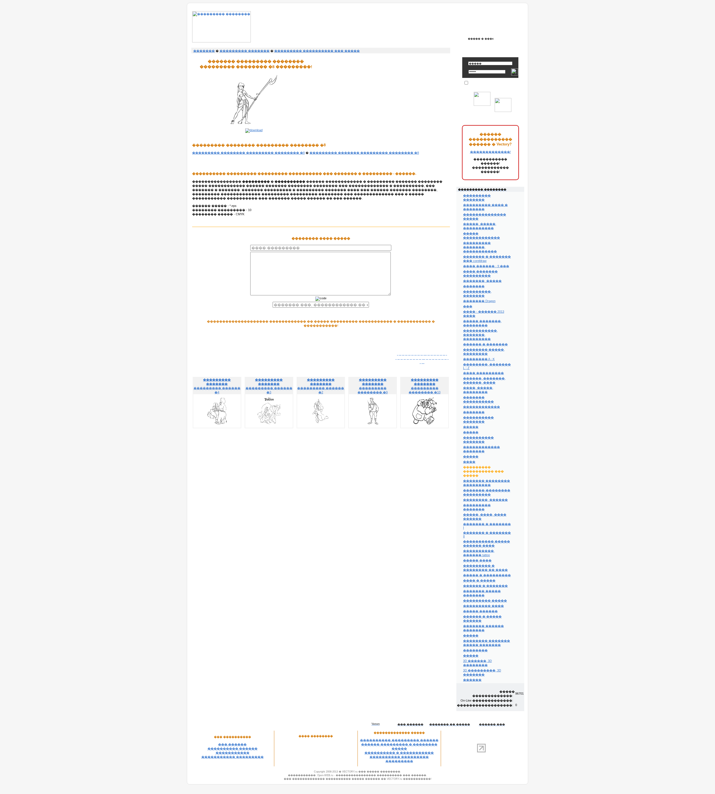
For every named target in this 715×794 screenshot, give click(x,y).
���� (469, 461)
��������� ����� (485, 600)
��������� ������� (245, 50)
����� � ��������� (487, 575)
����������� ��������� (232, 757)
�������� (475, 650)
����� (470, 427)
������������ (481, 406)
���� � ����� (479, 580)
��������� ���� (483, 606)
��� (467, 306)
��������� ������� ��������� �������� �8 (364, 152)
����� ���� (477, 560)
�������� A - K (479, 359)
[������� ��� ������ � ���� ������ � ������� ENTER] (480, 38)
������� (204, 50)
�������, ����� (482, 281)
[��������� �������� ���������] (221, 41)
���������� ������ (233, 748)
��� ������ (232, 744)
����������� (232, 752)
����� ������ (480, 611)
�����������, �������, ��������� (480, 335)
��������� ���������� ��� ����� (317, 50)
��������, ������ (485, 499)
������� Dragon (479, 301)
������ (472, 679)
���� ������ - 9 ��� (486, 266)
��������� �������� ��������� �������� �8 (248, 152)
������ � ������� (485, 344)
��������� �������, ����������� (480, 247)
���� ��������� (483, 373)
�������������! (490, 152)
